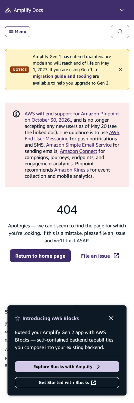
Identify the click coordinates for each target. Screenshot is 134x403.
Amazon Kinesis (71, 170)
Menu (20, 31)
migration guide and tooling (62, 76)
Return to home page (40, 256)
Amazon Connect (78, 151)
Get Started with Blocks (64, 382)
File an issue (95, 256)
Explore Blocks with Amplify (63, 366)
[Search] (120, 31)
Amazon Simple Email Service (79, 145)
